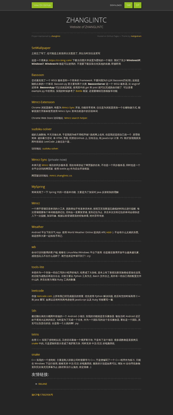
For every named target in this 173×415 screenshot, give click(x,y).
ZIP (137, 5)
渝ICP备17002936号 (42, 394)
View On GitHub (42, 5)
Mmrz (45, 165)
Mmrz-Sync (68, 107)
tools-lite (38, 267)
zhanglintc (55, 36)
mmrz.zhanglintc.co (61, 175)
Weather (38, 227)
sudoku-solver (42, 129)
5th (34, 311)
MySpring (38, 187)
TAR (128, 5)
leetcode (38, 291)
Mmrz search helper (75, 118)
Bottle (79, 91)
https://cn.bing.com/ (60, 60)
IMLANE (42, 383)
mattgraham (136, 36)
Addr (109, 232)
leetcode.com (44, 296)
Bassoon (38, 75)
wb (34, 247)
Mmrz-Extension (43, 102)
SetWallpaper (41, 48)
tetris (35, 334)
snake (35, 343)
